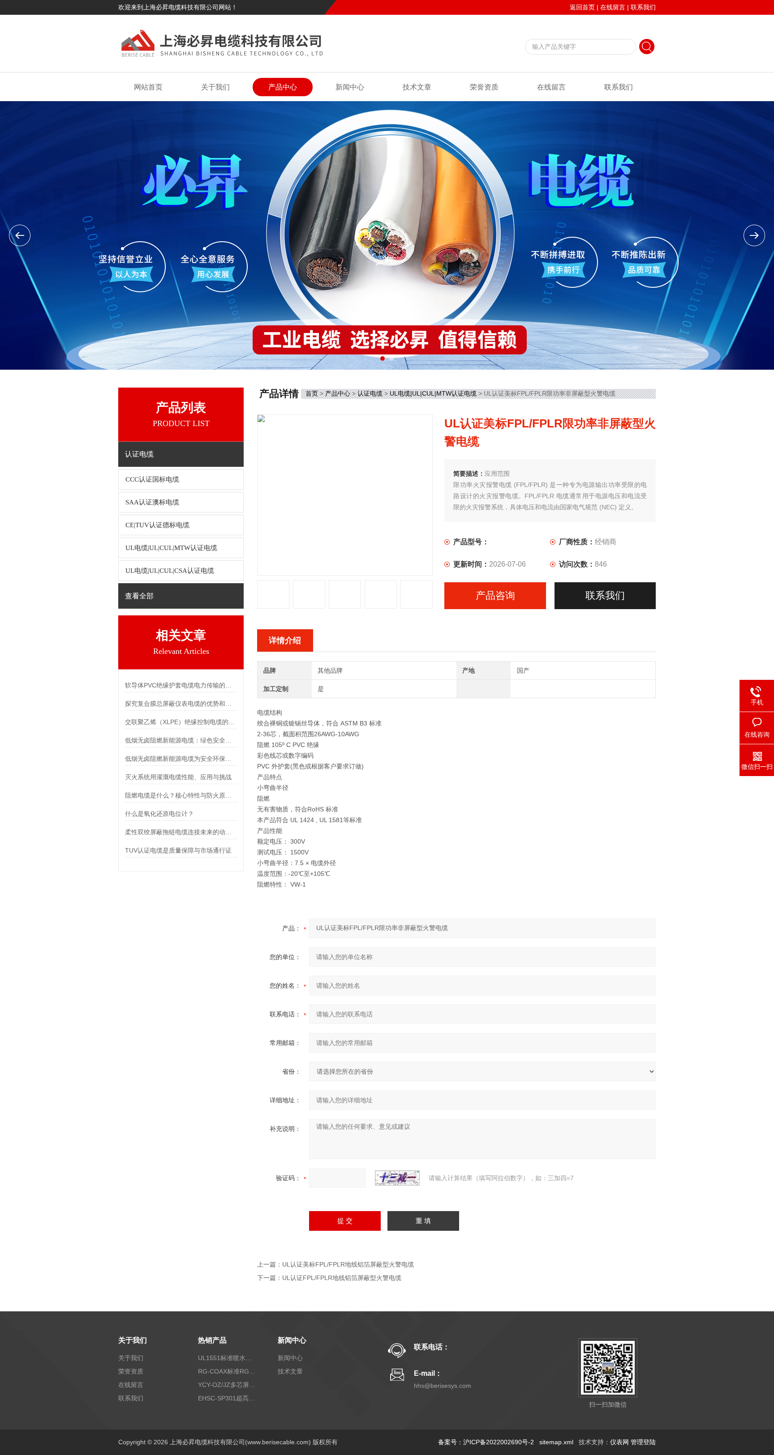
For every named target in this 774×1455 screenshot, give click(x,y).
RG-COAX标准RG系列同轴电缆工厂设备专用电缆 (227, 1371)
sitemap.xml (556, 1442)
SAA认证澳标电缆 (152, 502)
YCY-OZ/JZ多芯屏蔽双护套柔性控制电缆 (227, 1384)
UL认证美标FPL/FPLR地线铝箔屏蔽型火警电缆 (348, 1264)
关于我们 (215, 87)
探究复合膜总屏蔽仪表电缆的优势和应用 (181, 703)
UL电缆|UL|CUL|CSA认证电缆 (169, 570)
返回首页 (582, 7)
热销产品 (212, 1340)
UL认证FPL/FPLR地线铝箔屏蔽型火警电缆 (341, 1277)
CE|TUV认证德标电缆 (157, 525)
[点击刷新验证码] (397, 1178)
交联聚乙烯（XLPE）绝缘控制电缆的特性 (181, 721)
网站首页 (148, 87)
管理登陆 (643, 1442)
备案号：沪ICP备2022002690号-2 (486, 1442)
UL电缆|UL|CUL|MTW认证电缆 (171, 547)
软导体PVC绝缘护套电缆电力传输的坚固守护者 (181, 685)
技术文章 (417, 87)
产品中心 (282, 87)
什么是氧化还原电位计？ (159, 813)
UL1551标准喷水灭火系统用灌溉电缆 (227, 1357)
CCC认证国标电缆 (152, 479)
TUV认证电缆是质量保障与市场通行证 (178, 850)
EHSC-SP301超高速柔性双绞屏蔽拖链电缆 (227, 1398)
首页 (311, 393)
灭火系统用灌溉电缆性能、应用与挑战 (178, 777)
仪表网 (619, 1442)
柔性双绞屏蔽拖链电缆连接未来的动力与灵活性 (181, 832)
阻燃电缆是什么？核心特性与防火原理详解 (181, 795)
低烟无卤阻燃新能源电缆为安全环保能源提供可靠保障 (181, 758)
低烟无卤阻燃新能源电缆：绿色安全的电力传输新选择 (181, 740)
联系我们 (643, 7)
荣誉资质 (484, 87)
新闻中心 (349, 87)
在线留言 (612, 7)
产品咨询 (495, 595)
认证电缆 (370, 393)
